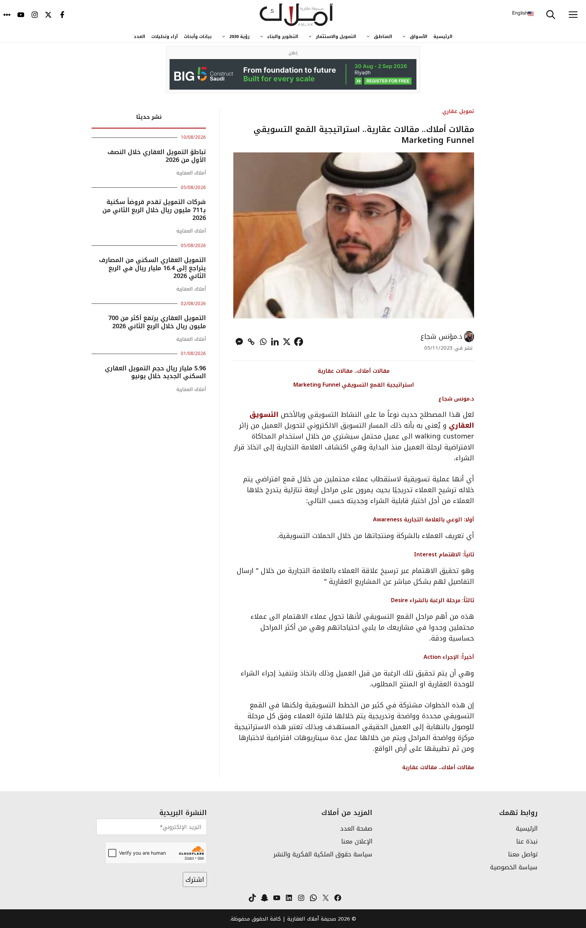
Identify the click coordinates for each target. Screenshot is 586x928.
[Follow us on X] (48, 15)
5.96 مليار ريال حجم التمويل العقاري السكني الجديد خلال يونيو (155, 372)
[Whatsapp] (263, 342)
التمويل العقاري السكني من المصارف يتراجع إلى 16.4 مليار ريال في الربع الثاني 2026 (152, 268)
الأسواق (418, 36)
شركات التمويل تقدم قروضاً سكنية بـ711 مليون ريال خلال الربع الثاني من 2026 (154, 210)
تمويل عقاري (458, 111)
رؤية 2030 (239, 36)
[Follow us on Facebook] (62, 15)
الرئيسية (442, 36)
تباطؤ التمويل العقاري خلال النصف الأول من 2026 (157, 156)
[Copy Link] (251, 342)
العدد (139, 36)
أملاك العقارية (191, 173)
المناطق (383, 36)
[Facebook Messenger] (239, 342)
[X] (287, 342)
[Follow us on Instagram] (35, 15)
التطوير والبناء (282, 36)
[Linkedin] (275, 342)
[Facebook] (299, 342)
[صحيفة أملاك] (296, 15)
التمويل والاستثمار (336, 36)
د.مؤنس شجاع (441, 336)
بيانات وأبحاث (198, 36)
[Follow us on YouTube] (21, 15)
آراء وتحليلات (164, 36)
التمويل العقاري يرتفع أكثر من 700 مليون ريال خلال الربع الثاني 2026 (157, 322)
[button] (551, 15)
